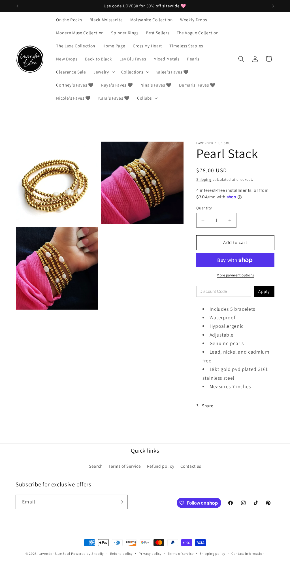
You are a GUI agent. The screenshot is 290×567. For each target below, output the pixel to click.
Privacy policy (150, 553)
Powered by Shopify (87, 553)
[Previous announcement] (17, 6)
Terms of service (180, 553)
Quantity (204, 208)
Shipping (204, 179)
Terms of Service (124, 466)
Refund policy (160, 466)
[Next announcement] (273, 6)
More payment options (235, 275)
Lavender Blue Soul (54, 553)
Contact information (248, 553)
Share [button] (207, 405)
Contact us (190, 466)
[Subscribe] (120, 502)
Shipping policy (212, 553)
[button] (104, 72)
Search (96, 466)
